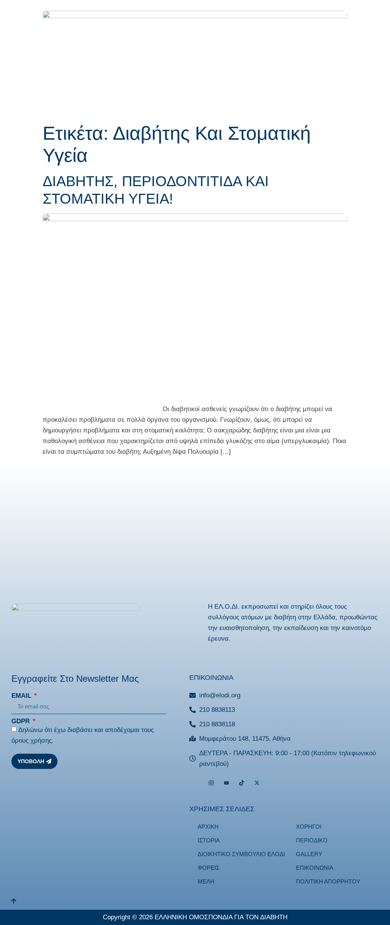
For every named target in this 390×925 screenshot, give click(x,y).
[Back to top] (13, 902)
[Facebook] (196, 783)
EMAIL (22, 695)
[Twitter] (257, 783)
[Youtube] (226, 783)
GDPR (21, 721)
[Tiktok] (241, 783)
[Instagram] (211, 783)
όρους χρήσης (31, 740)
